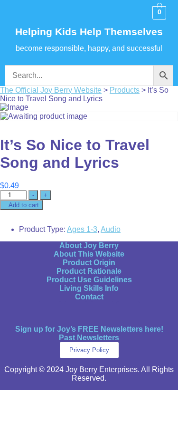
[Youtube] (128, 313)
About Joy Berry (89, 245)
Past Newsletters (89, 338)
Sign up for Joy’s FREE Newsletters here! (89, 329)
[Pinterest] (102, 313)
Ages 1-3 (82, 229)
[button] (17, 13)
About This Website (89, 254)
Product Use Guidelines (89, 280)
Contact (89, 297)
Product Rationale (89, 271)
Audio (111, 229)
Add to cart (24, 205)
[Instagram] (76, 313)
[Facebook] (50, 313)
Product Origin (89, 263)
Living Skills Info (89, 288)
